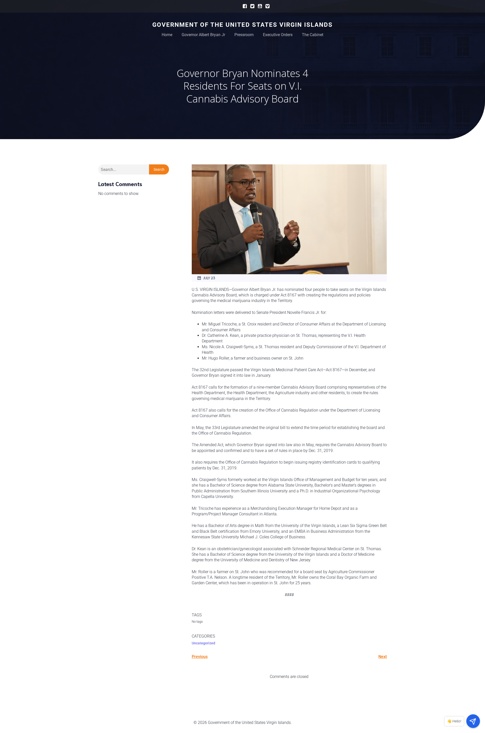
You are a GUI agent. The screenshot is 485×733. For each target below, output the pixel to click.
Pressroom (244, 34)
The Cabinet (312, 34)
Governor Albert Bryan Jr (203, 34)
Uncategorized (203, 643)
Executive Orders (278, 34)
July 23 (209, 278)
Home (167, 34)
